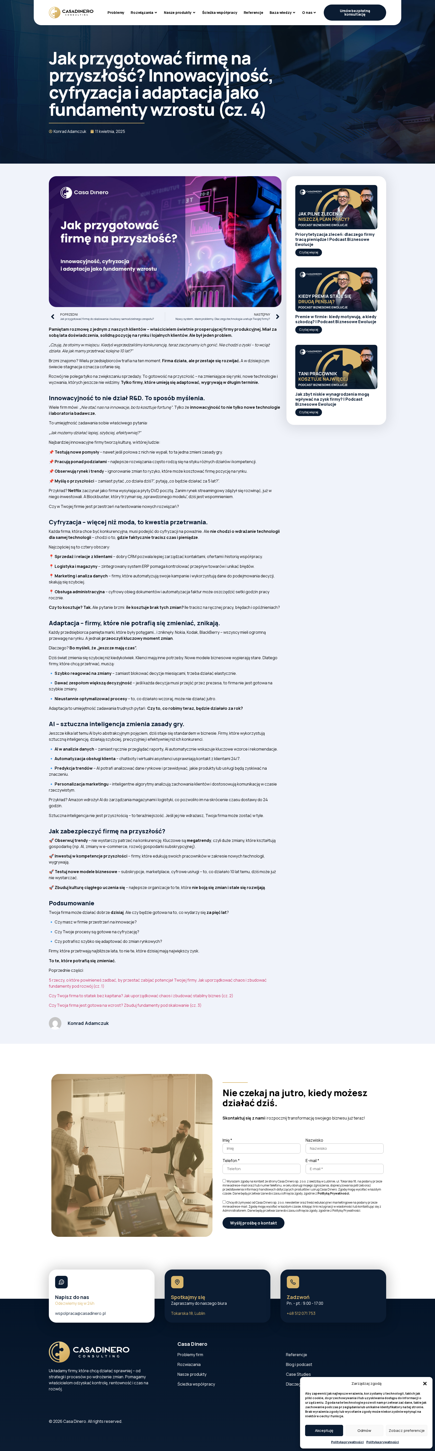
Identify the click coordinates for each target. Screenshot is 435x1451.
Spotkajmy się (199, 1300)
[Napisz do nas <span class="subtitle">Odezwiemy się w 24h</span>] (61, 1282)
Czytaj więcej (308, 252)
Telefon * (231, 1161)
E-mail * (312, 1161)
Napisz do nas (74, 1300)
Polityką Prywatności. (333, 1193)
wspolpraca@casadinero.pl (80, 1313)
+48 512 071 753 (301, 1313)
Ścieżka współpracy (219, 12)
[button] (424, 1383)
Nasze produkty (178, 12)
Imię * (227, 1140)
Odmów (364, 1430)
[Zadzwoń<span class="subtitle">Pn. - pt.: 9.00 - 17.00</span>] (293, 1282)
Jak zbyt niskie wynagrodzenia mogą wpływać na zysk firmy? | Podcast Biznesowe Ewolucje (332, 399)
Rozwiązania (142, 12)
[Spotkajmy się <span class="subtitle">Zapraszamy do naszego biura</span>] (177, 1282)
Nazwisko (314, 1140)
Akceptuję (324, 1430)
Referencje (253, 12)
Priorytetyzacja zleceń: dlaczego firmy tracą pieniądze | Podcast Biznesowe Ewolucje (335, 239)
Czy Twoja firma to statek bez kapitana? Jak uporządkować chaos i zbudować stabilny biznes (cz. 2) (141, 995)
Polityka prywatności (347, 1442)
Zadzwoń (305, 1300)
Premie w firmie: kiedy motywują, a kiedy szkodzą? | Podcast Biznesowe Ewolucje (335, 319)
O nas (307, 12)
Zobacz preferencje (407, 1430)
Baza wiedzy (281, 12)
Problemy (115, 12)
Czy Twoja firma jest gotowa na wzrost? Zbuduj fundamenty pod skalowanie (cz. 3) (125, 1005)
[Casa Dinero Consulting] (71, 12)
